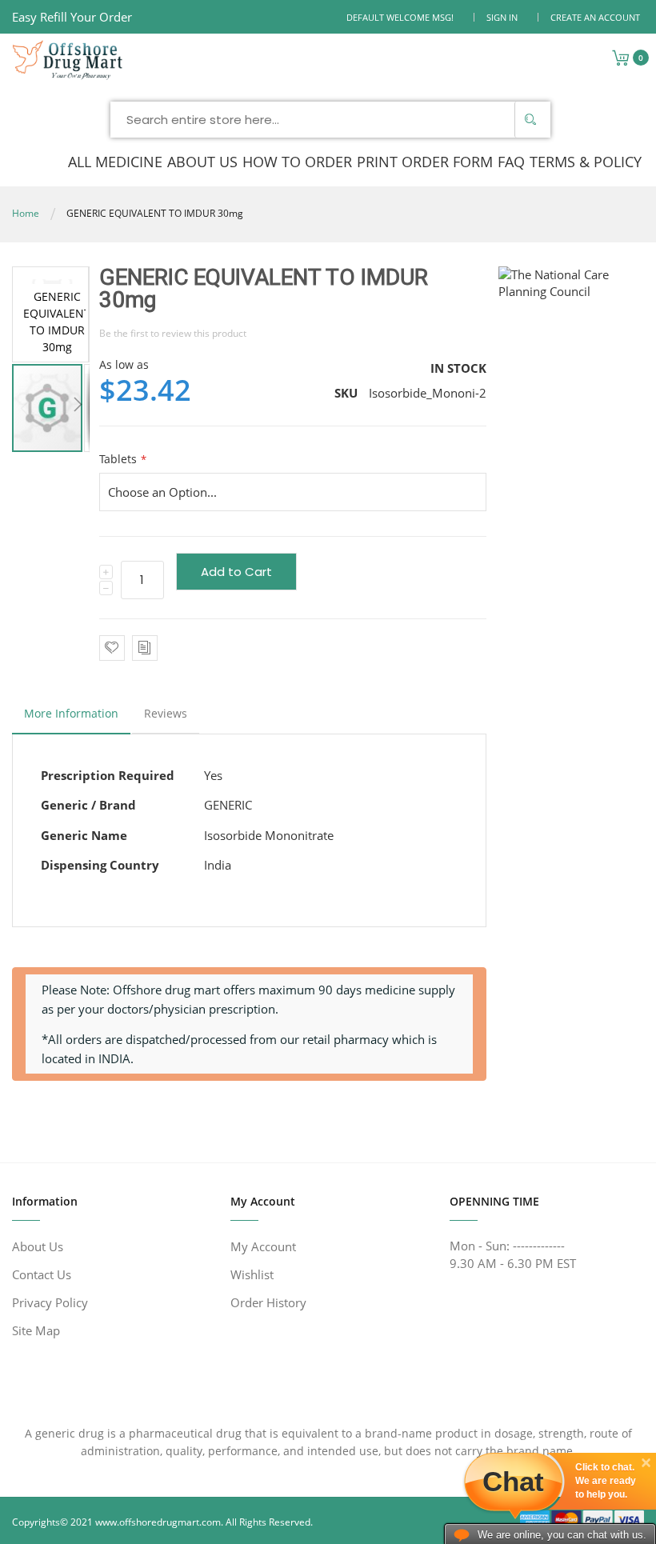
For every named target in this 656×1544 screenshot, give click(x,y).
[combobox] (330, 120)
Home (25, 213)
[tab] (71, 717)
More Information (71, 713)
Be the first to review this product (172, 333)
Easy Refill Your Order (72, 17)
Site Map (36, 1330)
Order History (268, 1302)
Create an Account (595, 17)
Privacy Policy (50, 1302)
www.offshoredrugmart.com (158, 1522)
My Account (263, 1246)
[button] (78, 408)
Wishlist (252, 1274)
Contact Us (41, 1274)
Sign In (502, 17)
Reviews (165, 713)
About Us (37, 1246)
